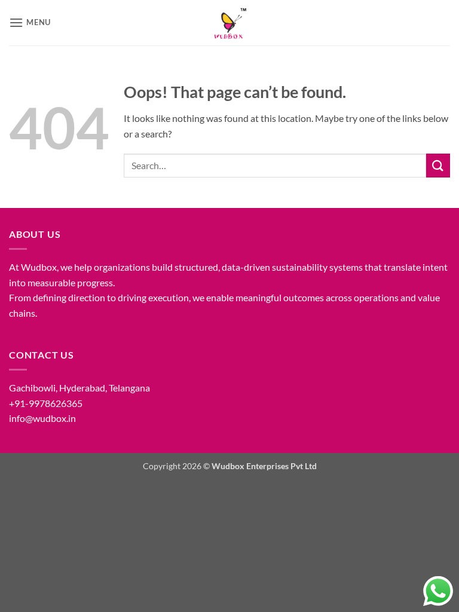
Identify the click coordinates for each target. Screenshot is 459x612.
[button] (30, 22)
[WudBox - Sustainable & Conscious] (229, 22)
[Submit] (438, 165)
